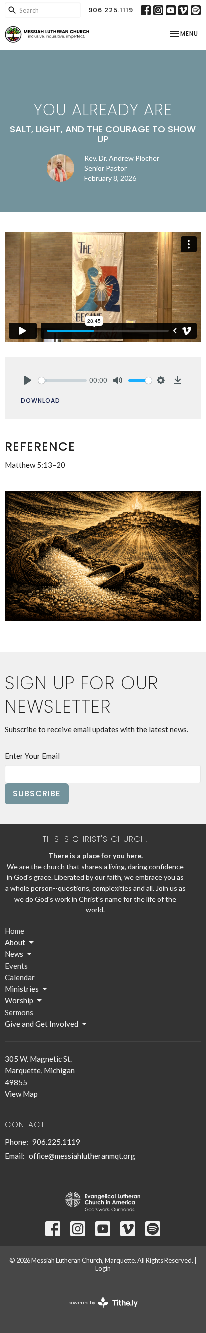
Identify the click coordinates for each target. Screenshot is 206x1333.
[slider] (62, 381)
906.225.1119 (111, 10)
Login (103, 1268)
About (15, 942)
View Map (21, 1094)
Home (14, 931)
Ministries (22, 989)
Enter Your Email (32, 756)
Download (40, 400)
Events (16, 966)
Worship (19, 1000)
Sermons (19, 1012)
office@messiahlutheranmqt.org (82, 1156)
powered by (98, 1311)
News (14, 954)
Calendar (20, 977)
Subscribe (37, 794)
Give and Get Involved (41, 1024)
